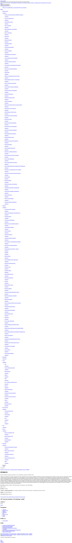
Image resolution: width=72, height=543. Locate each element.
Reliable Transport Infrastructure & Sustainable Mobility (14, 328)
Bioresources (7, 36)
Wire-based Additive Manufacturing (11, 202)
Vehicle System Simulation (9, 198)
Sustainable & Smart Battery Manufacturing (12, 187)
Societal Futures (7, 176)
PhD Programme (7, 371)
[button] (1, 3)
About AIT (4, 509)
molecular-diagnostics (8, 144)
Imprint (1, 505)
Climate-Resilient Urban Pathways (10, 54)
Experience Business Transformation (11, 90)
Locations (2, 542)
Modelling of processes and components (11, 140)
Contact (4, 516)
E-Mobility (6, 252)
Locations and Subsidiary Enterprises (11, 447)
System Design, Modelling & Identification (12, 191)
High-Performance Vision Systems (10, 112)
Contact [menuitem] (4, 429)
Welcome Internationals (8, 389)
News (6, 418)
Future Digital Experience (9, 274)
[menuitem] (37, 13)
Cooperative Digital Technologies (10, 61)
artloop (6, 461)
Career (4, 515)
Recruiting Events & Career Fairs (10, 396)
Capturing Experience (8, 43)
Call (1, 540)
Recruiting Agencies (8, 403)
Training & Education (8, 194)
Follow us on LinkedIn (6, 7)
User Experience (7, 349)
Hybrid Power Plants (8, 119)
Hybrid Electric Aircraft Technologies (11, 115)
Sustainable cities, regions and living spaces (12, 342)
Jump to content (3, 0)
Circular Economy (8, 230)
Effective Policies (7, 256)
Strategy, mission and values (9, 450)
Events (6, 421)
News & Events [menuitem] (5, 407)
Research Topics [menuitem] (5, 11)
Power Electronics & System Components (12, 155)
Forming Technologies (8, 101)
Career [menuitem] (4, 360)
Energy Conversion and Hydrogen (10, 83)
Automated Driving (8, 216)
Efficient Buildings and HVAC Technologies (12, 79)
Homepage (2, 469)
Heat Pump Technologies (9, 277)
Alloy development (8, 25)
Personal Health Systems (9, 313)
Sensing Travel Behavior (9, 335)
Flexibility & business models (9, 97)
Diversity (6, 385)
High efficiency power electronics (10, 108)
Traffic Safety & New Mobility (10, 346)
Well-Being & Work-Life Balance (10, 393)
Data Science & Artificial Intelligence (11, 68)
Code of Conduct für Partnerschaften (9, 530)
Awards (6, 400)
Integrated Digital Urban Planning (10, 133)
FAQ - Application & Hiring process (11, 382)
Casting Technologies (8, 50)
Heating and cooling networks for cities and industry (13, 104)
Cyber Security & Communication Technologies (13, 65)
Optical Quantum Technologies (10, 148)
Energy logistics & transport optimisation (11, 86)
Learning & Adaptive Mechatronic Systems (12, 292)
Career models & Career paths (10, 367)
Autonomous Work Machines (9, 220)
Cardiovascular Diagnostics (9, 47)
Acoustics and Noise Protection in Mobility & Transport (14, 14)
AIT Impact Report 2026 (9, 411)
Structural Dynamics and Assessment (11, 184)
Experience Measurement (9, 94)
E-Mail (1, 541)
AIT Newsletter (7, 414)
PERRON (27, 469)
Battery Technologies (8, 32)
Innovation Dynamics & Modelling (10, 122)
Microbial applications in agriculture (11, 295)
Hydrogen (6, 281)
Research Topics (7, 469)
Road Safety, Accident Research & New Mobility (13, 169)
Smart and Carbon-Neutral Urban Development (12, 173)
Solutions (4, 511)
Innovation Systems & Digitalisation (11, 130)
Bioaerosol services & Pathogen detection (11, 223)
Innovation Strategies (8, 288)
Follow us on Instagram (14, 7)
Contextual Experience (8, 234)
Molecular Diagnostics (8, 299)
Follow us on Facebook (22, 7)
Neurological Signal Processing (10, 306)
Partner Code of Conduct (7, 531)
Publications (5, 512)
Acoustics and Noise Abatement (10, 209)
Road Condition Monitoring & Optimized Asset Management (15, 166)
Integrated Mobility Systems (9, 137)
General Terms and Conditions (8, 526)
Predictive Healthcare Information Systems (12, 324)
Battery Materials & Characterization (11, 29)
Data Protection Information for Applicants (10, 528)
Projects (24, 469)
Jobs (5, 364)
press (3, 513)
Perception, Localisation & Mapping (11, 151)
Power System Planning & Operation (11, 162)
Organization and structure (9, 454)
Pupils (6, 378)
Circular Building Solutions (9, 227)
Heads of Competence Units (9, 432)
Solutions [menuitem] (4, 205)
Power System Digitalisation (9, 158)
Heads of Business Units (9, 436)
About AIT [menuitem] (4, 443)
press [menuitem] (3, 425)
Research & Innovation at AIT (10, 457)
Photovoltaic (7, 317)
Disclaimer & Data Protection (7, 527)
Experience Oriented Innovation (10, 263)
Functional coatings (8, 270)
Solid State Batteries (8, 180)
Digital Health (7, 72)
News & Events (5, 514)
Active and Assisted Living (9, 18)
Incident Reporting (8, 439)
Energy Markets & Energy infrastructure (11, 259)
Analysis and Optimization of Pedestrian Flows (12, 212)
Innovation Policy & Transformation (11, 126)
